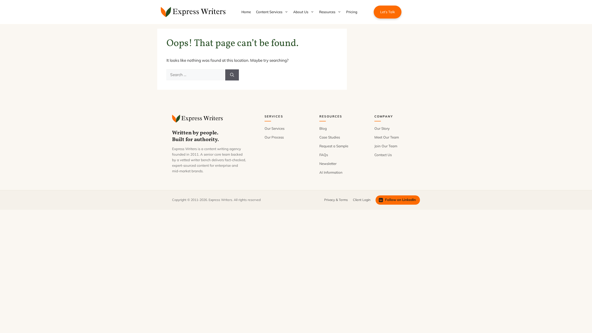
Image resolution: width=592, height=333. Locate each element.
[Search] (232, 74)
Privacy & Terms (336, 200)
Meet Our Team (386, 137)
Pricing (351, 12)
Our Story (382, 128)
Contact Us (383, 155)
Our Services (274, 128)
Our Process (274, 137)
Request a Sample (333, 146)
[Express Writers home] (198, 119)
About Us (300, 12)
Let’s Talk (387, 12)
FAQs (323, 155)
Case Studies (329, 137)
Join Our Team (385, 146)
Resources (327, 12)
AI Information (330, 172)
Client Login (361, 200)
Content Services (269, 12)
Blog (323, 128)
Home (246, 12)
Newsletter (327, 163)
